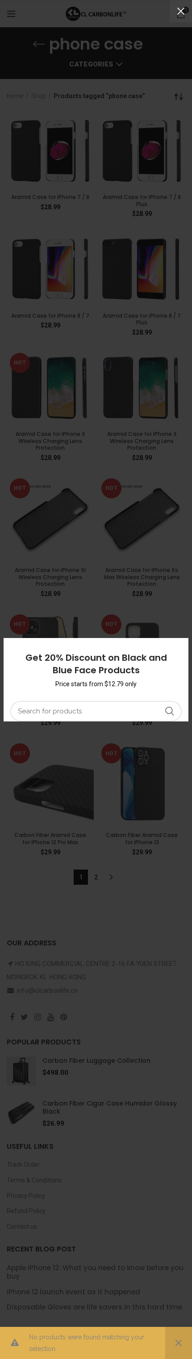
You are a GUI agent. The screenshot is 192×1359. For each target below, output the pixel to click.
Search (170, 711)
